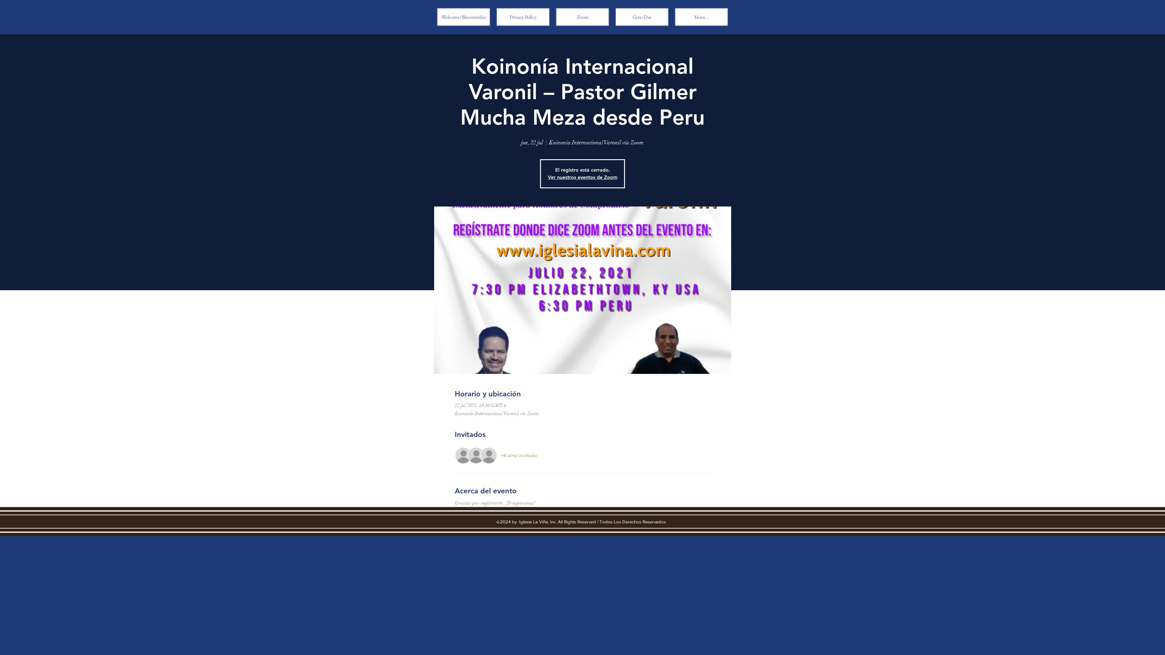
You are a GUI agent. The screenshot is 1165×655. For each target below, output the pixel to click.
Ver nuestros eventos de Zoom (582, 177)
